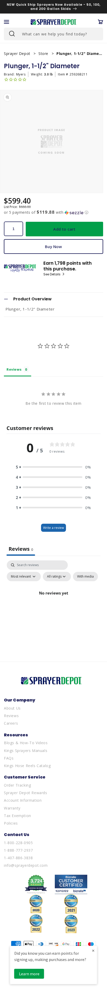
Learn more (29, 973)
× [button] (93, 950)
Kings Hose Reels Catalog (27, 765)
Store (44, 53)
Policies (11, 823)
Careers (11, 723)
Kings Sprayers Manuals (25, 750)
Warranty (12, 808)
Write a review (53, 528)
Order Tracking (17, 785)
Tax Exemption (17, 815)
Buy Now (53, 246)
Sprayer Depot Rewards (25, 792)
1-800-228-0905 (18, 842)
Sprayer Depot (17, 53)
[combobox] (53, 34)
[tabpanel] (53, 605)
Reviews (11, 715)
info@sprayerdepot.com (26, 865)
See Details (52, 274)
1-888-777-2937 (18, 850)
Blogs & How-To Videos (26, 742)
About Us (12, 708)
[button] (6, 22)
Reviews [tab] (13, 369)
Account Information (23, 800)
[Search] (11, 33)
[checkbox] (85, 576)
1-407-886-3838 (18, 857)
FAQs (9, 758)
